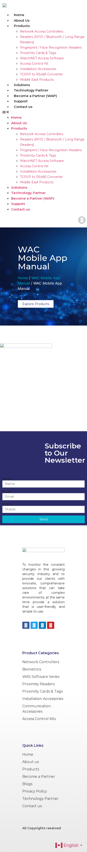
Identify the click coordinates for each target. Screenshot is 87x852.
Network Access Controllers (41, 31)
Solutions (22, 85)
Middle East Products (37, 80)
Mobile (7, 504)
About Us (21, 20)
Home (19, 15)
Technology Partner (31, 90)
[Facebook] (25, 625)
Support (21, 101)
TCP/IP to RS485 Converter (41, 74)
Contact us (23, 107)
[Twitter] (34, 625)
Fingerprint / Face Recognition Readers (51, 47)
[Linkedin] (42, 625)
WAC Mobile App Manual (42, 258)
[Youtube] (50, 625)
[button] (43, 112)
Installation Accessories (38, 69)
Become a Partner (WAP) (35, 96)
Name (7, 478)
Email (6, 491)
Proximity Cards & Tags (38, 53)
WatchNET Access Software (42, 58)
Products (22, 26)
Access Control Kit (34, 64)
